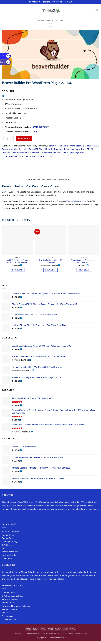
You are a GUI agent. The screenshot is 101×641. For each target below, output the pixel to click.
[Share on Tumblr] (37, 163)
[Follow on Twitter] (14, 515)
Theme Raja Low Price (76, 201)
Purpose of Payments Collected (16, 606)
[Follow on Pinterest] (23, 515)
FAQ (34, 131)
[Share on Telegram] (42, 163)
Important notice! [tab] (63, 179)
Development (8, 616)
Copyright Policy (9, 541)
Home (41, 20)
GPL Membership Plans (12, 596)
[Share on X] (14, 163)
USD (6, 55)
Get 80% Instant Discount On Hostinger (28, 156)
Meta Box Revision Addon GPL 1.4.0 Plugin (50, 261)
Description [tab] (34, 179)
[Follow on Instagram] (9, 515)
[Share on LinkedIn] (33, 163)
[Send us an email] (18, 515)
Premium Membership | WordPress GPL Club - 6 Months (27, 149)
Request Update (9, 609)
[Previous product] (53, 25)
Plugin (59, 20)
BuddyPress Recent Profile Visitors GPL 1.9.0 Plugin (17, 261)
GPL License (7, 545)
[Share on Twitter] (18, 163)
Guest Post (7, 558)
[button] (3, 10)
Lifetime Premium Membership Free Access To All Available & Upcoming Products (50, 152)
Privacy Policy (8, 535)
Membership (31, 633)
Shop (50, 20)
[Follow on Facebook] (4, 515)
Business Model (9, 555)
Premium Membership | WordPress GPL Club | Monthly (73, 145)
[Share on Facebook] (9, 163)
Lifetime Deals (8, 592)
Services (5, 612)
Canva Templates (9, 619)
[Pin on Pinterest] (28, 163)
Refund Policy (8, 538)
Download (17, 270)
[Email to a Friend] (23, 163)
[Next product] (48, 25)
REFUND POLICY (40, 127)
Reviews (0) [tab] (47, 179)
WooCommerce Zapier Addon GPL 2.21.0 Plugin (83, 261)
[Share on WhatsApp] (4, 163)
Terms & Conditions (11, 531)
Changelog (19, 633)
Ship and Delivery (10, 551)
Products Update (9, 599)
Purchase (24, 138)
